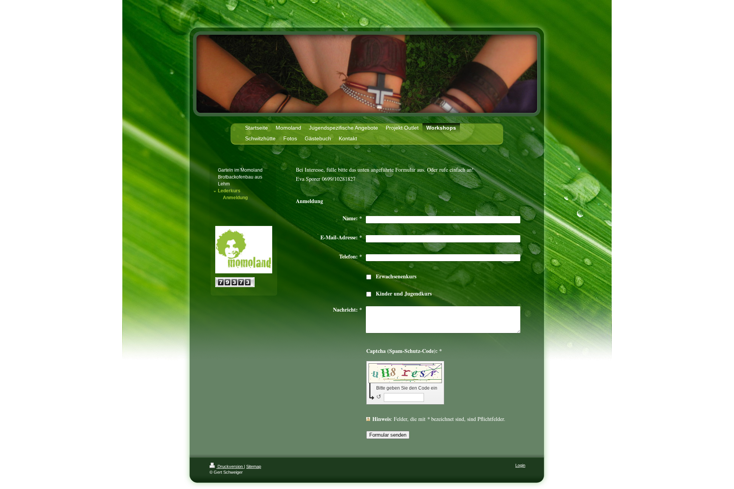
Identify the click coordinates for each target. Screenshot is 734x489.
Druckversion (230, 466)
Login (520, 465)
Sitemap (253, 466)
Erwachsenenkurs (396, 276)
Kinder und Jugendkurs (404, 293)
